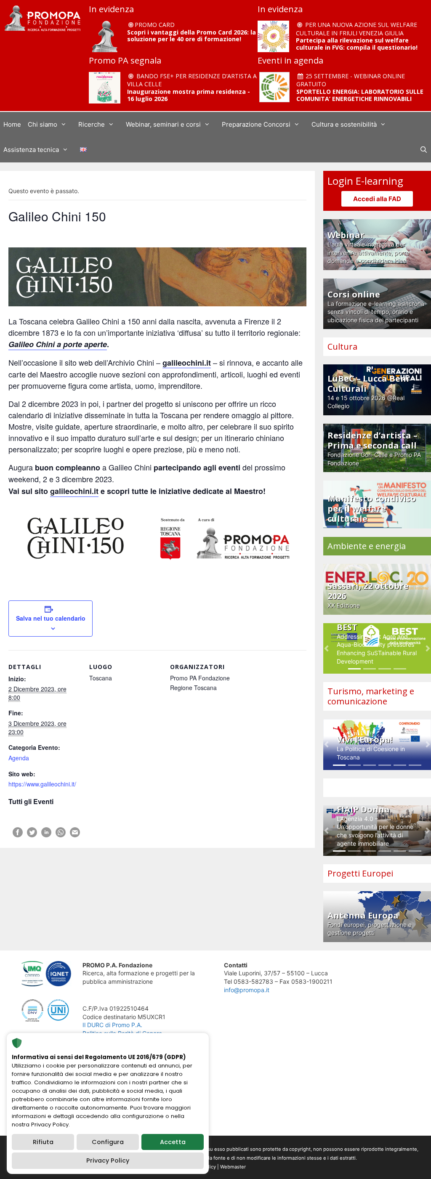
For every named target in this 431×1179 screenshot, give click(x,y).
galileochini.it (74, 491)
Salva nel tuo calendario (50, 618)
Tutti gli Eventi (30, 801)
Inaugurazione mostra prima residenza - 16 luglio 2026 (188, 95)
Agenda (18, 758)
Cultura (342, 346)
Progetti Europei (360, 873)
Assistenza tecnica (31, 150)
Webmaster (233, 1167)
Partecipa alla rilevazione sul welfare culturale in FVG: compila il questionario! (357, 43)
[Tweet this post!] (32, 835)
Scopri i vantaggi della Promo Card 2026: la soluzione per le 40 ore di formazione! (191, 35)
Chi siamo (42, 124)
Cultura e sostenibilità (344, 124)
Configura (108, 1142)
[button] (326, 648)
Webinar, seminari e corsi (163, 124)
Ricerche (91, 124)
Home (12, 124)
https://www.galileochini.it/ (42, 784)
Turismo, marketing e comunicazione (370, 696)
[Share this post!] (18, 835)
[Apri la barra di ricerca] (423, 149)
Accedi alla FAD (377, 199)
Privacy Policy (107, 1160)
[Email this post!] (75, 835)
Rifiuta (43, 1142)
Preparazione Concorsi (256, 124)
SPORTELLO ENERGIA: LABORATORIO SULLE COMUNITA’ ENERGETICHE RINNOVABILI (359, 95)
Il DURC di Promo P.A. (112, 1024)
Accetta (173, 1142)
